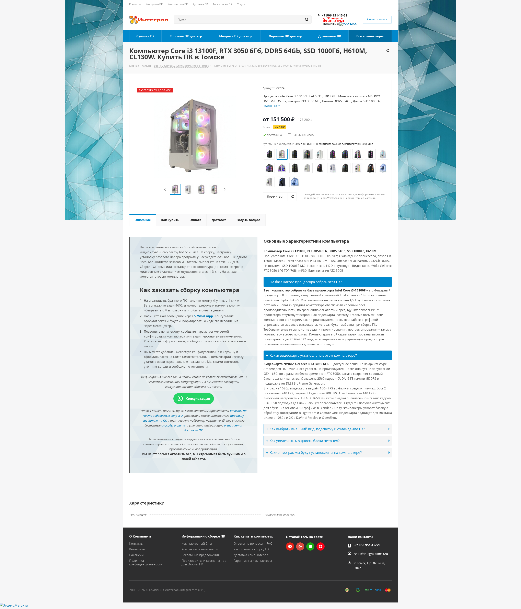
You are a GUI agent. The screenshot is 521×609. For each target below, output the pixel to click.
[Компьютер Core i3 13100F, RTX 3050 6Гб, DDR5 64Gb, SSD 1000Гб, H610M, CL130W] (195, 136)
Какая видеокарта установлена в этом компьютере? (313, 355)
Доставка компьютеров (251, 555)
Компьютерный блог (197, 543)
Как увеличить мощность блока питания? (304, 440)
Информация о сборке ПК (203, 536)
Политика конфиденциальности (145, 562)
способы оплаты (173, 425)
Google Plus (300, 546)
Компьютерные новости (200, 549)
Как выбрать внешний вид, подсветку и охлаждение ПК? (317, 429)
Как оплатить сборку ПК (251, 549)
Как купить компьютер (253, 536)
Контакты (136, 543)
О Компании (140, 536)
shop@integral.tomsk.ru (371, 554)
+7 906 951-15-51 (334, 15)
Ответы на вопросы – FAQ (253, 543)
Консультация (197, 398)
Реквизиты (137, 549)
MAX (353, 24)
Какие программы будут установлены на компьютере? (316, 452)
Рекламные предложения (201, 555)
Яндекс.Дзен (320, 546)
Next (225, 189)
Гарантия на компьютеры (253, 560)
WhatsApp (204, 316)
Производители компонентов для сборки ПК (204, 562)
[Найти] (307, 19)
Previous (165, 189)
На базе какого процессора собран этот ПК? (306, 281)
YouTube (290, 546)
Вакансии (136, 555)
